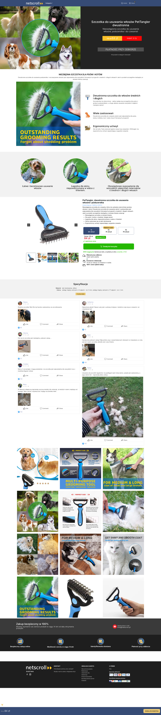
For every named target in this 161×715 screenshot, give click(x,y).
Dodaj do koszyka (110, 246)
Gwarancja (84, 674)
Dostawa (84, 680)
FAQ (110, 669)
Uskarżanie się (85, 672)
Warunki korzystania (87, 669)
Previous (28, 226)
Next (76, 226)
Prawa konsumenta (87, 676)
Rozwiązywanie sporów (88, 678)
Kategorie (49, 3)
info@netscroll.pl (124, 626)
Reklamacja (85, 671)
